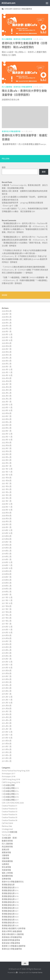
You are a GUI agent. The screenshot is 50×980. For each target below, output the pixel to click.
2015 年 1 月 (6, 694)
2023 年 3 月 (6, 425)
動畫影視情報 (7, 841)
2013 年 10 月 (7, 738)
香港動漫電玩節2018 (10, 902)
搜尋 (3, 167)
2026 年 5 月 (6, 320)
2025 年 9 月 (6, 343)
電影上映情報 (7, 873)
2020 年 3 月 (6, 524)
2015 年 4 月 (6, 685)
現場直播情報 (7, 861)
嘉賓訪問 (5, 849)
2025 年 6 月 (6, 352)
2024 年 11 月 (7, 372)
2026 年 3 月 (6, 326)
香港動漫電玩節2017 (10, 899)
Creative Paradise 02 (9, 809)
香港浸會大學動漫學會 (11, 943)
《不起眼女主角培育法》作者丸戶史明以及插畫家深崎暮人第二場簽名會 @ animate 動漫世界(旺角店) (24, 259)
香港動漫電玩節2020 (10, 908)
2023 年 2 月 (6, 428)
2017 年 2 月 (6, 621)
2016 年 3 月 (6, 653)
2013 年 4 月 (6, 755)
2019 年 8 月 (6, 539)
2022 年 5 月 (6, 454)
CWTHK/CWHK (7, 823)
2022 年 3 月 (6, 460)
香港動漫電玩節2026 (10, 925)
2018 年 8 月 (6, 574)
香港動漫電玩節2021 (10, 911)
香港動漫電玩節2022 (10, 914)
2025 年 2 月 (6, 364)
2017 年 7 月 (6, 609)
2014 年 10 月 (7, 703)
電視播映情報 (7, 876)
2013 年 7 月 (6, 746)
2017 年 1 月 (6, 624)
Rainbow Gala (7, 826)
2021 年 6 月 (6, 486)
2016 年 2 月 (6, 656)
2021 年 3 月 (6, 495)
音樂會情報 (6, 879)
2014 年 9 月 (6, 706)
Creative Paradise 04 (9, 814)
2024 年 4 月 (6, 393)
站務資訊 (5, 864)
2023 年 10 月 (7, 410)
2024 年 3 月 (6, 396)
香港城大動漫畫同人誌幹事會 (13, 928)
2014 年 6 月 (6, 714)
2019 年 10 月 (7, 533)
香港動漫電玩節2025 (10, 923)
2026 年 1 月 (6, 331)
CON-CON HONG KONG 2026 (13, 803)
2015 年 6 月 (6, 679)
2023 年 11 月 (7, 407)
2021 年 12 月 (7, 469)
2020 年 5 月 (6, 521)
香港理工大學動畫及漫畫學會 (13, 946)
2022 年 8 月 (6, 445)
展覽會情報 (6, 852)
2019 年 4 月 (6, 551)
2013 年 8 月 (6, 744)
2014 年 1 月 (6, 729)
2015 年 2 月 (6, 691)
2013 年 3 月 (6, 758)
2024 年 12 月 (7, 369)
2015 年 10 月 (7, 668)
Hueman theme (37, 972)
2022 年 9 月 (6, 443)
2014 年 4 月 (6, 720)
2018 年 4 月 (6, 586)
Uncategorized (7, 829)
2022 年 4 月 (6, 457)
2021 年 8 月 (6, 481)
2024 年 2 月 (6, 399)
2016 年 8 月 (6, 638)
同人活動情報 (7, 39)
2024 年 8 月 (6, 381)
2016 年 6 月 (6, 644)
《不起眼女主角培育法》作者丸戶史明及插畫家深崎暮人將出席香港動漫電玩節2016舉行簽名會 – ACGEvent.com (24, 253)
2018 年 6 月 (6, 580)
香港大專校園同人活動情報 (13, 934)
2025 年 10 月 (7, 340)
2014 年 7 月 (6, 711)
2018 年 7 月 (6, 577)
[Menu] (47, 3)
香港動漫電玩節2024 (10, 920)
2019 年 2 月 (6, 557)
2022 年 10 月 (7, 440)
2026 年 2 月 (6, 329)
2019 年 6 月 (6, 545)
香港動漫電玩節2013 (10, 887)
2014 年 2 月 (6, 726)
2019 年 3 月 (6, 554)
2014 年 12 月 (7, 697)
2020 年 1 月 (6, 527)
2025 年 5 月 (6, 355)
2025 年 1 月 (6, 367)
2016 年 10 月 (7, 632)
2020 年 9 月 (6, 513)
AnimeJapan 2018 (8, 776)
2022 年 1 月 (6, 466)
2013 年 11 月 (7, 735)
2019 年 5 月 (6, 548)
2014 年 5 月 (6, 717)
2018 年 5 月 (6, 583)
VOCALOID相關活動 (9, 832)
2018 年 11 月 (7, 565)
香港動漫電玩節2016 (10, 896)
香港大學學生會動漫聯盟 (12, 931)
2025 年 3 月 (6, 361)
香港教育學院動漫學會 (11, 940)
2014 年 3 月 (6, 723)
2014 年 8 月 (6, 708)
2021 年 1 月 (6, 501)
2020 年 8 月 (6, 516)
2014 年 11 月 (7, 700)
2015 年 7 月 (6, 676)
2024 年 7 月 (6, 384)
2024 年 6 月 (6, 387)
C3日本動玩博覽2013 (10, 788)
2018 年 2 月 (6, 592)
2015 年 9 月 (6, 670)
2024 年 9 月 (6, 378)
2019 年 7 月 (6, 542)
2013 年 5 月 (6, 752)
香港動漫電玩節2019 (10, 905)
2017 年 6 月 (6, 612)
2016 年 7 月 (6, 641)
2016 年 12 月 (7, 627)
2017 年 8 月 (6, 606)
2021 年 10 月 (7, 475)
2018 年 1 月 (6, 595)
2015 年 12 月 (7, 662)
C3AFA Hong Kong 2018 (11, 779)
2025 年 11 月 (7, 337)
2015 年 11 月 (7, 665)
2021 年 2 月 (6, 498)
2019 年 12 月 (7, 530)
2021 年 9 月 (6, 478)
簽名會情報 (6, 867)
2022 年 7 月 (6, 448)
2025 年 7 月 (6, 349)
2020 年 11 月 (7, 507)
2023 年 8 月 (6, 413)
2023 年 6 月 (6, 419)
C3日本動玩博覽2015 (10, 794)
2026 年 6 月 (6, 317)
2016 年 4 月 (6, 650)
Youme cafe (6, 835)
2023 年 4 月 (6, 422)
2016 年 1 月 (6, 659)
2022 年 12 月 (7, 434)
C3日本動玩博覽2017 (10, 800)
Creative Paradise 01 (9, 806)
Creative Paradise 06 (9, 820)
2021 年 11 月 (7, 472)
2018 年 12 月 (7, 562)
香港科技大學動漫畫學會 (22, 39)
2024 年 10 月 (7, 375)
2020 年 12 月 (7, 504)
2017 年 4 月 (6, 615)
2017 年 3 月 (6, 618)
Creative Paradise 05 (9, 817)
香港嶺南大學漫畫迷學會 (12, 937)
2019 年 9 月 (6, 536)
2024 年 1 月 (6, 402)
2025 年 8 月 (6, 346)
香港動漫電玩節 (8, 885)
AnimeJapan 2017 (8, 774)
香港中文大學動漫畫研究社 (13, 882)
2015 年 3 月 (6, 688)
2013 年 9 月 (6, 741)
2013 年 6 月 (6, 749)
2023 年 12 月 (7, 405)
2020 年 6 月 (6, 519)
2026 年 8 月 (6, 311)
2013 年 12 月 (7, 732)
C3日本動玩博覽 (8, 785)
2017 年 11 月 (7, 600)
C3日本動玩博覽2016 (10, 797)
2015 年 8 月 (6, 673)
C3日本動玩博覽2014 (10, 791)
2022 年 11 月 (7, 437)
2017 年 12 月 (7, 597)
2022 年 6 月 (6, 451)
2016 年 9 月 (6, 635)
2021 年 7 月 (6, 483)
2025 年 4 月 (6, 358)
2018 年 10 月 (7, 568)
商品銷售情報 (7, 847)
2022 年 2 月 (6, 463)
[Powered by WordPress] (17, 972)
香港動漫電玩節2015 (10, 893)
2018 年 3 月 (6, 589)
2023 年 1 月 (6, 431)
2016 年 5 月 (6, 647)
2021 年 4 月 (6, 492)
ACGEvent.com (8, 3)
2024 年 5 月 (6, 390)
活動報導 (5, 855)
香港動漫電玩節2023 (10, 917)
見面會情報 (6, 870)
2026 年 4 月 (6, 323)
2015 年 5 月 (6, 682)
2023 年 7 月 (6, 416)
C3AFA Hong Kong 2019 (11, 782)
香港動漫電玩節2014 (10, 890)
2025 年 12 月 (7, 334)
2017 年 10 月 (7, 603)
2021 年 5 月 (6, 489)
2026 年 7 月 (6, 314)
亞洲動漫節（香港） (10, 838)
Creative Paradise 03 (9, 811)
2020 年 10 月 (7, 510)
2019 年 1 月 (6, 559)
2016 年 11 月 (7, 630)
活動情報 (5, 858)
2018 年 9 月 (6, 571)
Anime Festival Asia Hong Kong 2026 (15, 771)
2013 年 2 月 (6, 761)
